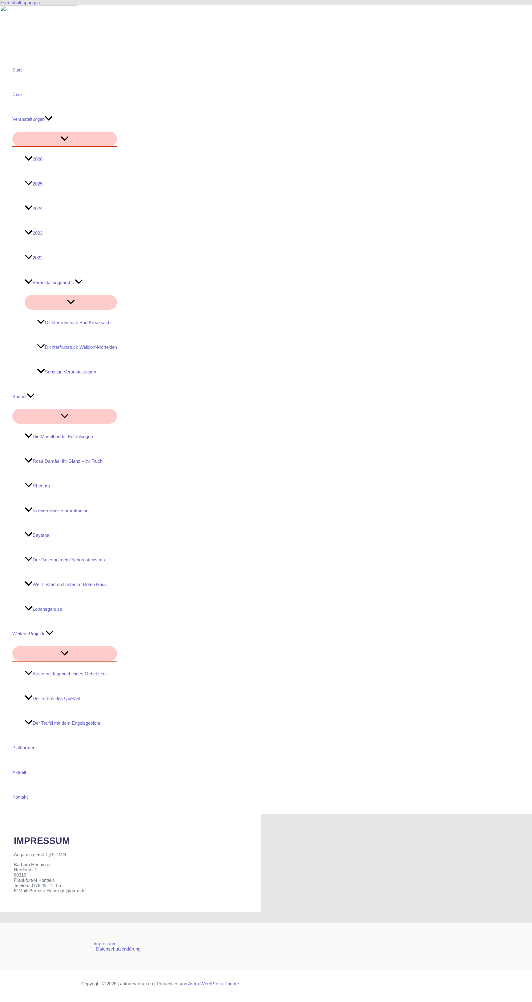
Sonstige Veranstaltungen (70, 371)
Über (17, 94)
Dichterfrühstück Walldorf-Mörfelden (81, 347)
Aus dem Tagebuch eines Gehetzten (69, 673)
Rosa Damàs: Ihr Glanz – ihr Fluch (68, 461)
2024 (37, 208)
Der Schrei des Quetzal (56, 698)
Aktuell (19, 772)
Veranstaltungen (28, 119)
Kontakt (20, 797)
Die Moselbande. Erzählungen (63, 436)
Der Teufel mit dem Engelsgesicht (66, 723)
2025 (37, 183)
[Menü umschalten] (64, 139)
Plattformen (23, 747)
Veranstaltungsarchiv (54, 282)
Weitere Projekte (29, 633)
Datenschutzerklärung (118, 948)
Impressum (105, 943)
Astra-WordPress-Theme (213, 983)
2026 (37, 159)
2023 (37, 233)
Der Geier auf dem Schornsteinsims (69, 559)
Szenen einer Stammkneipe (60, 510)
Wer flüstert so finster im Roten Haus (70, 584)
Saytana (41, 535)
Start (17, 69)
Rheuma (41, 485)
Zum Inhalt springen (20, 2)
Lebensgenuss (47, 609)
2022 (37, 257)
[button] (49, 119)
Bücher (19, 396)
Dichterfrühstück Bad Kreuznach (78, 322)
